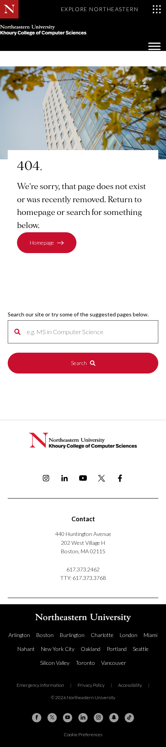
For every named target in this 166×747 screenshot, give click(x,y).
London (128, 635)
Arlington (19, 635)
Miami (151, 635)
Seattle (141, 649)
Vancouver (113, 662)
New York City (58, 649)
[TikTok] (129, 717)
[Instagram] (98, 717)
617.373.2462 (83, 569)
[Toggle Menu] (154, 46)
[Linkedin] (83, 717)
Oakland (90, 649)
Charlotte (102, 635)
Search (79, 363)
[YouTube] (67, 717)
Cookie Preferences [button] (83, 734)
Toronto (85, 662)
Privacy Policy (91, 685)
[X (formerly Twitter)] (52, 717)
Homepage (42, 242)
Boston (45, 635)
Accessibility (130, 685)
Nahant (26, 649)
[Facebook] (36, 717)
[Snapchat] (114, 717)
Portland (117, 649)
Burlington (72, 635)
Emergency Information (40, 685)
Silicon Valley (54, 662)
